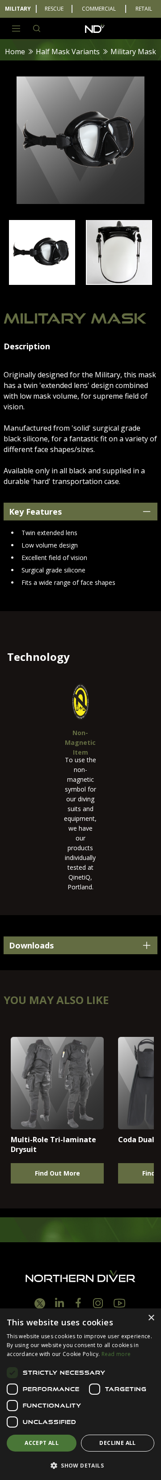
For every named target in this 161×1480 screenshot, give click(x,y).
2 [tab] (40, 294)
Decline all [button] (117, 1443)
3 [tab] (53, 294)
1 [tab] (26, 294)
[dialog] (80, 1394)
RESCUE (54, 8)
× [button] (151, 1318)
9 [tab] (134, 294)
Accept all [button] (42, 1443)
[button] (80, 1465)
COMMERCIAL (99, 8)
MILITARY (18, 8)
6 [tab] (93, 294)
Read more (116, 1354)
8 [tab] (120, 294)
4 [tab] (67, 294)
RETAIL (144, 8)
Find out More (57, 1173)
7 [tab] (107, 294)
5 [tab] (80, 294)
